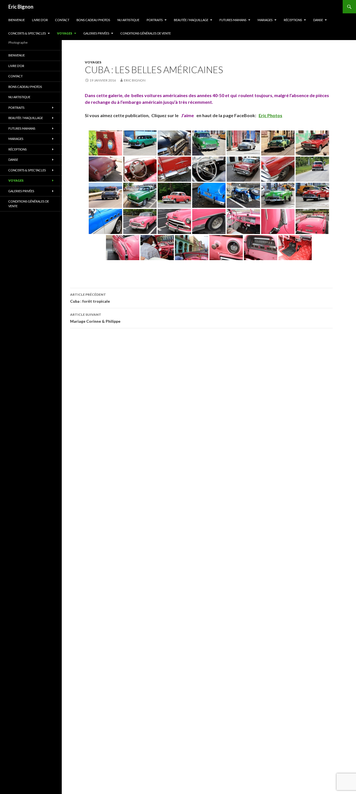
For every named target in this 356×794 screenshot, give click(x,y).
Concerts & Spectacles (27, 33)
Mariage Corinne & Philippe (95, 318)
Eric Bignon (20, 7)
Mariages (265, 20)
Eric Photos (270, 115)
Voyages (64, 33)
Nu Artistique (128, 20)
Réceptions (293, 20)
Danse (318, 20)
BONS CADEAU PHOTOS (93, 20)
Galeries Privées (96, 33)
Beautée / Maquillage (191, 20)
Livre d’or (40, 20)
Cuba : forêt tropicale (90, 298)
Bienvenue (16, 20)
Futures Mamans (232, 20)
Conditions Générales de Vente (145, 33)
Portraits (155, 20)
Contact (62, 20)
